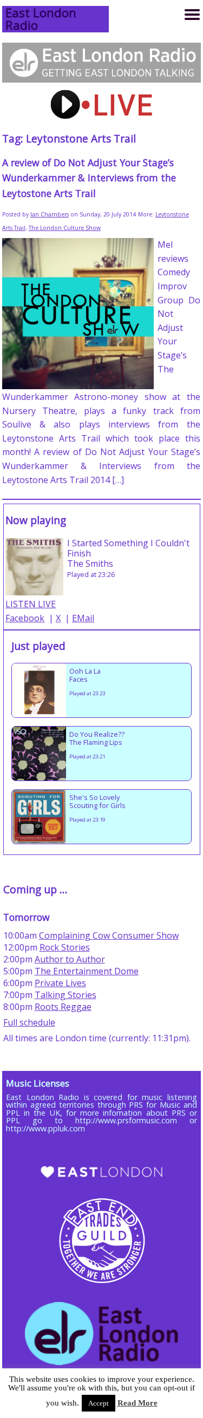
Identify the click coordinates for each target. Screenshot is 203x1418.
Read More (137, 1403)
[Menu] (192, 14)
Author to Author (70, 959)
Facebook (24, 618)
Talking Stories (65, 995)
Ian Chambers (49, 214)
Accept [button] (98, 1403)
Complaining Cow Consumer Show (109, 935)
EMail (83, 618)
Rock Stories (65, 947)
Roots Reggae (63, 1007)
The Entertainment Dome (87, 971)
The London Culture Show (65, 228)
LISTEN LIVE (30, 604)
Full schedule (29, 1022)
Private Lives (60, 983)
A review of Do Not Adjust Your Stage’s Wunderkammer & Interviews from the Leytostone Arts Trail (89, 177)
